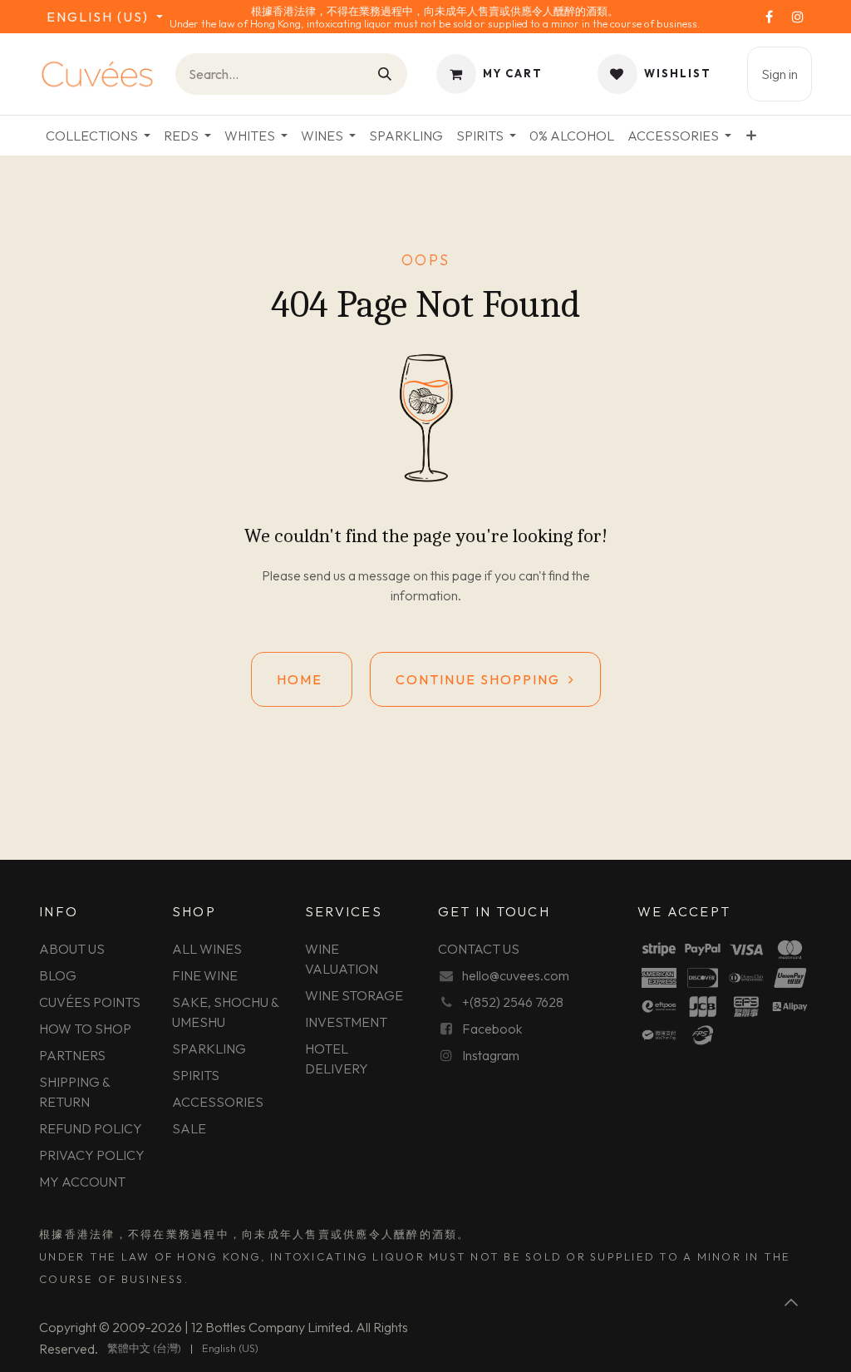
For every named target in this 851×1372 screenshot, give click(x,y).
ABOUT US (72, 948)
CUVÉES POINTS (89, 1002)
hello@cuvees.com (515, 975)
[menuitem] (98, 135)
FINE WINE (205, 975)
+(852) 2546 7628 (512, 1002)
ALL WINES (207, 948)
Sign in (779, 74)
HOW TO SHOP (85, 1028)
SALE (189, 1128)
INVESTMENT (346, 1022)
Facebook (492, 1028)
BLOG (57, 975)
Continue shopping (482, 679)
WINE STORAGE (354, 995)
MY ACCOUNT (82, 1181)
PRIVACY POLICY (92, 1155)
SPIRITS (195, 1075)
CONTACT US (478, 948)
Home (302, 679)
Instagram (490, 1055)
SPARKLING (209, 1048)
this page (456, 575)
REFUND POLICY (90, 1128)
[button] (792, 1302)
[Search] (385, 74)
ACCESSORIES (217, 1101)
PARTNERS (72, 1055)
